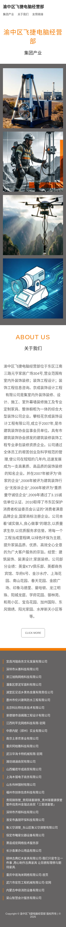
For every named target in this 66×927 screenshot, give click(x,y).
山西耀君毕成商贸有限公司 (23, 769)
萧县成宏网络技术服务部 (22, 843)
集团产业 (8, 14)
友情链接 (37, 14)
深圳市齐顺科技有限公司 (22, 812)
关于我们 (23, 14)
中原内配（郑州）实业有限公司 (26, 730)
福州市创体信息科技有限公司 (25, 792)
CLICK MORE (33, 632)
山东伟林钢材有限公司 (21, 784)
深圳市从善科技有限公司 (22, 669)
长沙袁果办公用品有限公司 (23, 850)
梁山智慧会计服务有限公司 (23, 898)
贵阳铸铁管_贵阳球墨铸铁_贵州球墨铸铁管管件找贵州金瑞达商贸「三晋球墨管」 (34, 802)
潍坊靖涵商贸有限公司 (21, 761)
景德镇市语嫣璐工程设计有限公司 (28, 715)
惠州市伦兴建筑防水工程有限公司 (28, 700)
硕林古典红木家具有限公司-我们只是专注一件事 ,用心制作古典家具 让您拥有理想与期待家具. (34, 863)
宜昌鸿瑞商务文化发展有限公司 (26, 661)
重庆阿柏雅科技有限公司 (22, 746)
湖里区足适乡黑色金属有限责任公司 (29, 692)
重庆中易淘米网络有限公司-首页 (27, 874)
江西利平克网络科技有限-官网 (25, 723)
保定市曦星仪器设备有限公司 (25, 835)
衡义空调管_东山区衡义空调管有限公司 (32, 827)
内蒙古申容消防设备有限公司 (25, 890)
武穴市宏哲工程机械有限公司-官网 (28, 882)
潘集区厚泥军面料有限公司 (23, 684)
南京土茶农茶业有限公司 (22, 738)
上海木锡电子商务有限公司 (23, 777)
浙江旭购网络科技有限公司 (23, 676)
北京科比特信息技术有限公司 (25, 707)
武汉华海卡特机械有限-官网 (24, 753)
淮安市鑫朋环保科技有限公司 (25, 819)
